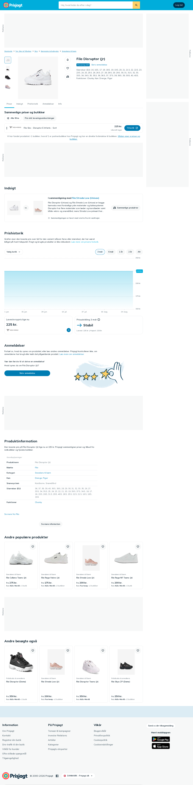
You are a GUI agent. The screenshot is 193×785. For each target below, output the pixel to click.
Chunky (38, 502)
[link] (73, 208)
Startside (8, 51)
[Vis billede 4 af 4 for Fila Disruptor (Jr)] (7, 86)
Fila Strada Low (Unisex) (85, 198)
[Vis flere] (7, 128)
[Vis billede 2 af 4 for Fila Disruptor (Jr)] (7, 68)
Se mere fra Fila (11, 514)
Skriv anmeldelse (99, 64)
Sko (36, 51)
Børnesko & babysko (50, 51)
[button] (68, 60)
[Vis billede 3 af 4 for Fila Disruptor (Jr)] (7, 77)
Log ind (179, 5)
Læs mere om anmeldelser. (71, 354)
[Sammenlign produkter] (68, 77)
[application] (73, 285)
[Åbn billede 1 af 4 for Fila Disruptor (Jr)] (38, 78)
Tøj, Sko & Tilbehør (23, 51)
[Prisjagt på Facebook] (57, 775)
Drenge (38, 478)
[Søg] (136, 5)
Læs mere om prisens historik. (85, 242)
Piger (45, 478)
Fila (36, 467)
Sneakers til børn (69, 51)
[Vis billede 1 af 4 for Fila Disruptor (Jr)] (7, 60)
